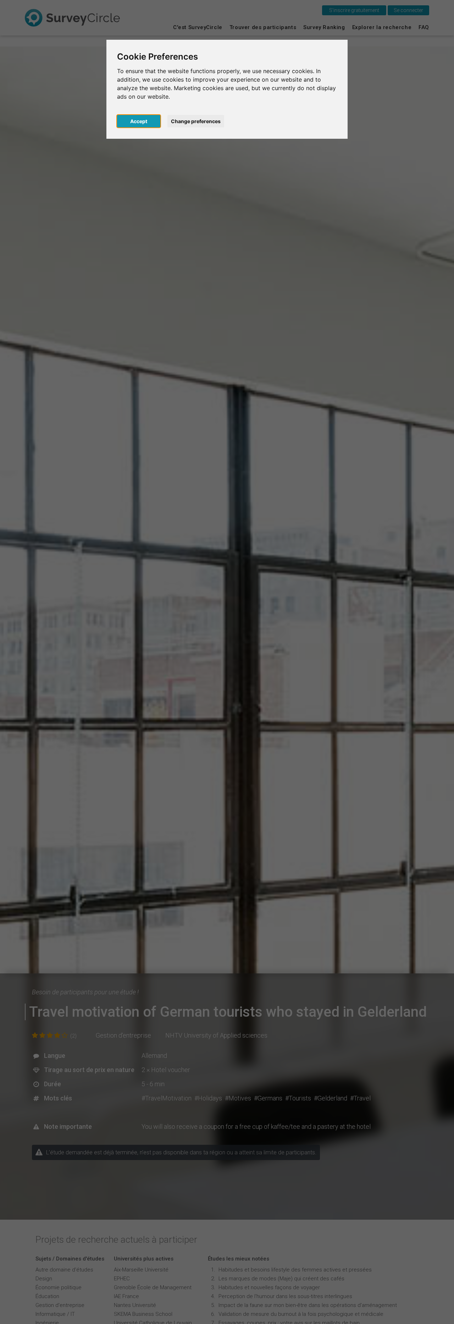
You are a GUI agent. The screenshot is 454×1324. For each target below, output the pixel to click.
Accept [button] (139, 121)
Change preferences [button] (196, 121)
